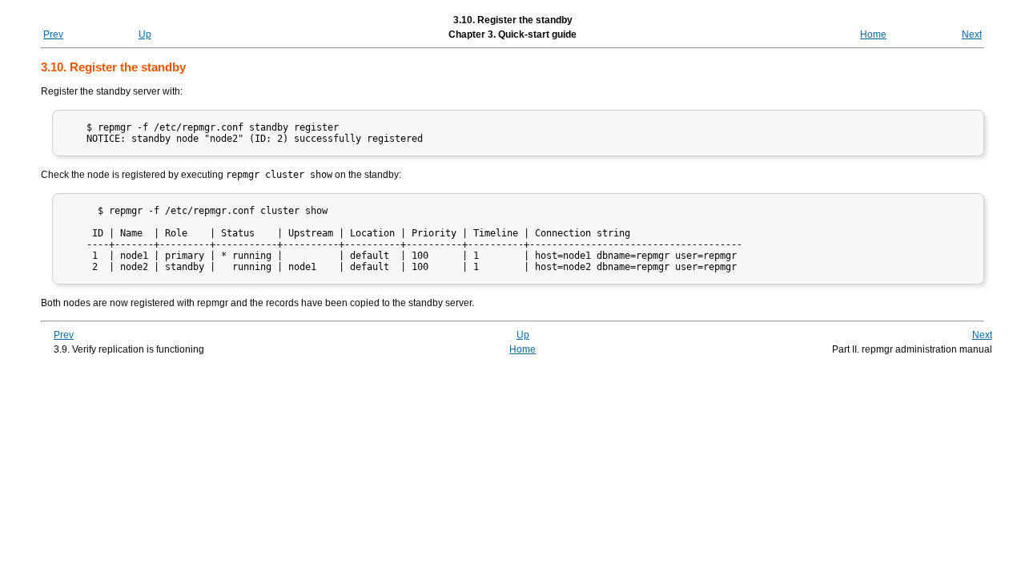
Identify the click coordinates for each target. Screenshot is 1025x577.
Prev (53, 34)
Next (972, 34)
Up (145, 34)
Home (873, 34)
